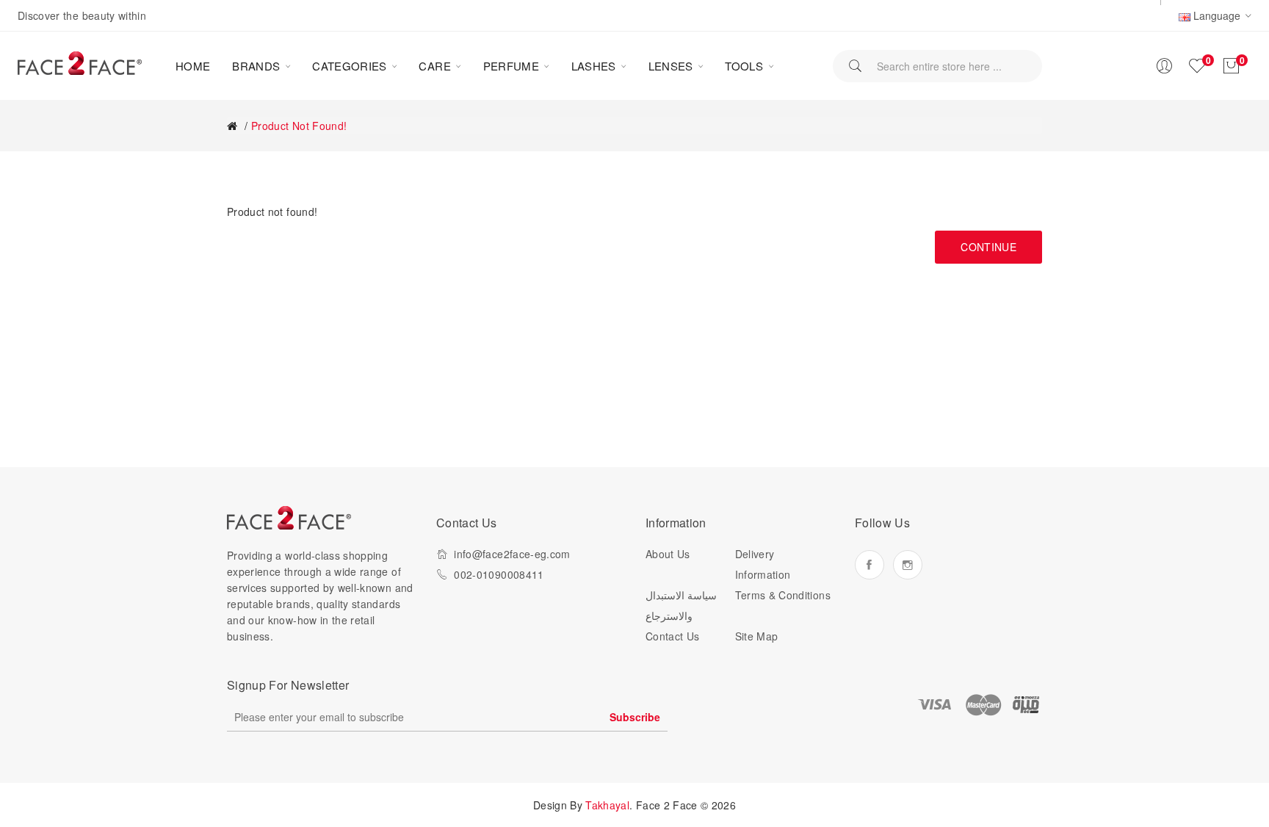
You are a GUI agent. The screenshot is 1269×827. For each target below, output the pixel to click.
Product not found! (299, 125)
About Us (668, 553)
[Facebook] (869, 564)
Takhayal (607, 805)
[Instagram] (907, 564)
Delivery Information (763, 564)
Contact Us (673, 636)
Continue (988, 246)
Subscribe (635, 716)
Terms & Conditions (783, 595)
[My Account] (1164, 66)
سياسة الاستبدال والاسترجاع (681, 605)
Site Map (756, 636)
